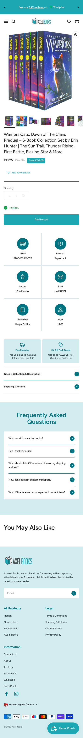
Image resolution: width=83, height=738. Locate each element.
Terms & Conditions (56, 615)
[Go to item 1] (9, 122)
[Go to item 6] (71, 122)
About (7, 660)
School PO (10, 673)
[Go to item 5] (58, 122)
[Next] (78, 7)
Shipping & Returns (56, 622)
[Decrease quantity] (9, 196)
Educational (10, 628)
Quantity (9, 188)
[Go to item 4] (46, 122)
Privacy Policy (53, 634)
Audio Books (11, 634)
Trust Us (8, 667)
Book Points (10, 686)
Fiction (8, 615)
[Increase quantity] (23, 196)
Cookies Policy (53, 628)
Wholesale (9, 679)
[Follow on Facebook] (6, 693)
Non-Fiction (10, 622)
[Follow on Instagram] (16, 693)
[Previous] (4, 7)
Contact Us (10, 654)
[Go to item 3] (34, 122)
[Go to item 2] (21, 122)
